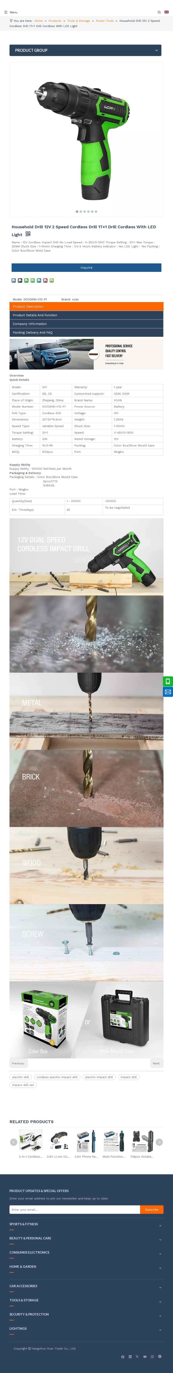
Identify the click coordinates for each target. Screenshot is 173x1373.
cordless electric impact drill (57, 1077)
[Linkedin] (130, 1356)
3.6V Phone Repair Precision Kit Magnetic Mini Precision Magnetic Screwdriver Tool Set (59, 1156)
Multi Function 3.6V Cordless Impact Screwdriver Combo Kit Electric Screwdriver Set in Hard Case (87, 1156)
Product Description (28, 306)
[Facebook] (123, 1356)
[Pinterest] (159, 1356)
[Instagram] (152, 1356)
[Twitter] (137, 1356)
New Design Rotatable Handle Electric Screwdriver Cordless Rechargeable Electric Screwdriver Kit (143, 1156)
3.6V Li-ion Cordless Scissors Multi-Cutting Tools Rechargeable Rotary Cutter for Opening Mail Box (31, 1156)
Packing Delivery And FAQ (33, 332)
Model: (17, 299)
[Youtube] (145, 1356)
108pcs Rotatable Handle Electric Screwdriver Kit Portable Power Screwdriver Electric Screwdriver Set (115, 1156)
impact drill (129, 1077)
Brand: (66, 299)
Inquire (86, 268)
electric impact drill (99, 1077)
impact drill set (23, 1085)
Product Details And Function (35, 315)
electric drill (20, 1077)
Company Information (30, 324)
